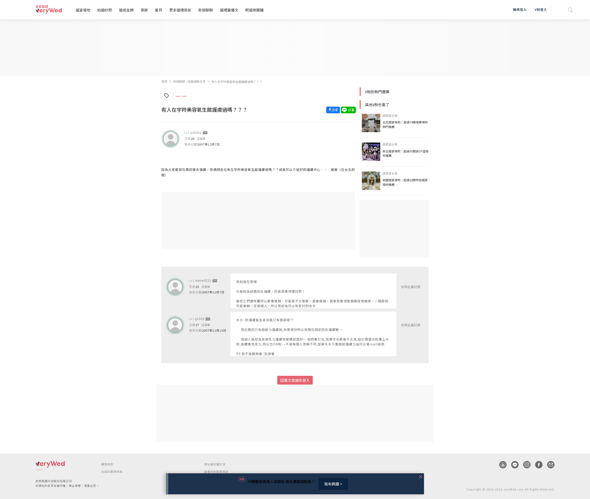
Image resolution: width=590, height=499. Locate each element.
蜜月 (158, 10)
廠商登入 (520, 9)
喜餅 (144, 10)
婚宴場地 (83, 10)
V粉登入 (541, 9)
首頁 (164, 81)
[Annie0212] (175, 287)
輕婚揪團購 (254, 10)
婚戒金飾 (126, 10)
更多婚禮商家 (180, 10)
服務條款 (107, 464)
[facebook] (537, 464)
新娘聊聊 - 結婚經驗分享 (189, 81)
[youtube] (501, 464)
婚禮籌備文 (229, 10)
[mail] (549, 464)
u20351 (196, 132)
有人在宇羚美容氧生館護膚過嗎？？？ (236, 81)
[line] (513, 464)
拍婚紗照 (104, 10)
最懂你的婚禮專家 (216, 471)
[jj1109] (175, 325)
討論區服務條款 (112, 471)
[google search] (570, 9)
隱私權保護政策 (214, 464)
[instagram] (525, 464)
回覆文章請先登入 (295, 380)
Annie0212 (203, 280)
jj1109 (199, 318)
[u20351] (170, 139)
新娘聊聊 (205, 10)
